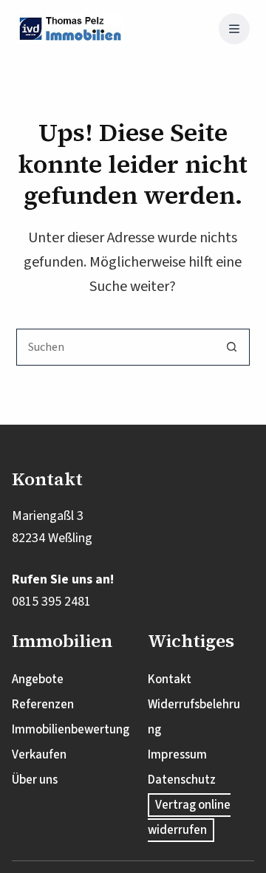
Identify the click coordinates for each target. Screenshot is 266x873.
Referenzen (43, 704)
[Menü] (234, 28)
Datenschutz (182, 780)
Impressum (177, 755)
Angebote (38, 679)
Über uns (35, 780)
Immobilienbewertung (70, 730)
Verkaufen (39, 755)
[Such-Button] (231, 347)
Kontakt (169, 679)
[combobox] (115, 347)
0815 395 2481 (51, 601)
